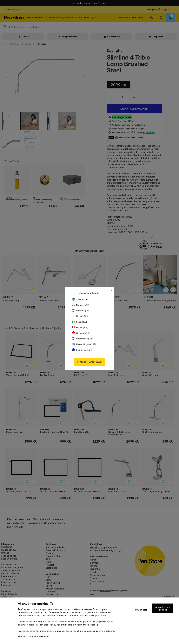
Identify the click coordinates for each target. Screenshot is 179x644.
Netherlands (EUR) (84, 338)
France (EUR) (82, 327)
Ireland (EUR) (82, 322)
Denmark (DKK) (83, 310)
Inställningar (141, 609)
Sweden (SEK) (82, 299)
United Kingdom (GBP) (86, 344)
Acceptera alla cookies (162, 608)
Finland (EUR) (82, 316)
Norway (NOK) (82, 305)
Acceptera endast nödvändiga (33, 636)
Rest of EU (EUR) (84, 350)
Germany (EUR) (83, 333)
